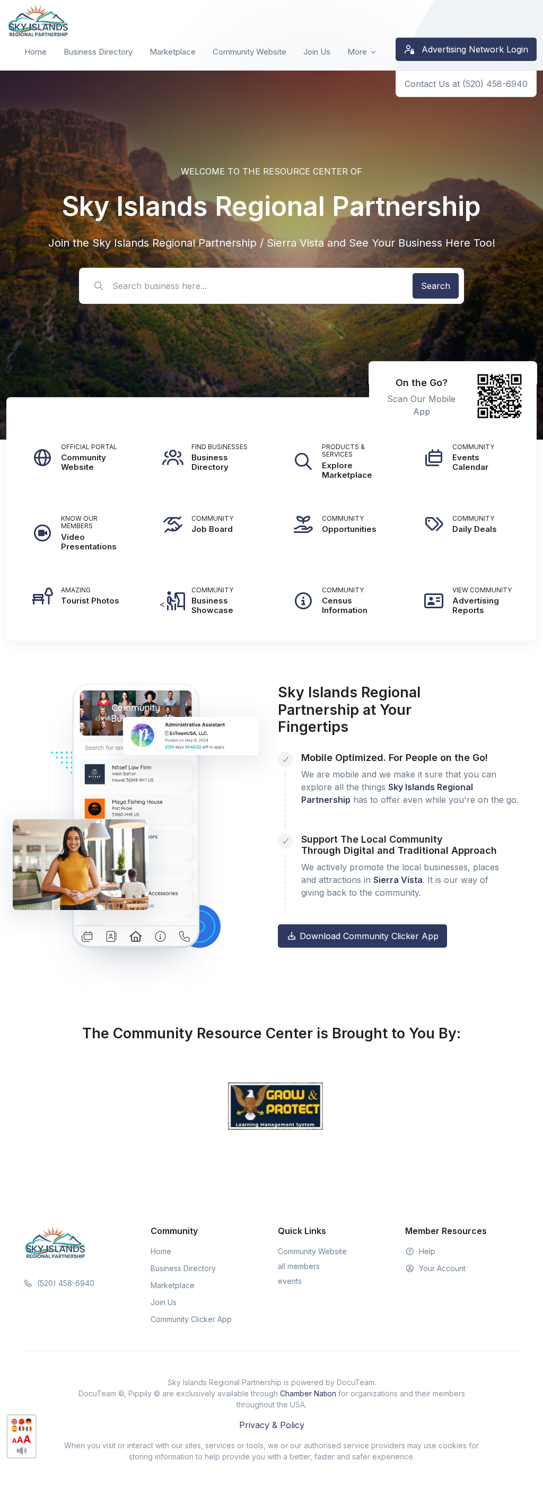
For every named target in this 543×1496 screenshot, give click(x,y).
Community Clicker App (191, 1319)
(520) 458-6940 (64, 1283)
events (290, 1280)
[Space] (55, 1242)
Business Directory (98, 52)
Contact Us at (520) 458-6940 (466, 83)
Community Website (249, 52)
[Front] (38, 21)
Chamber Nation (308, 1393)
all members (299, 1266)
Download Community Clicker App (368, 936)
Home (35, 52)
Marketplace (173, 52)
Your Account (441, 1268)
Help (426, 1251)
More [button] (357, 52)
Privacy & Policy (271, 1425)
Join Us (316, 52)
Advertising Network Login (473, 49)
